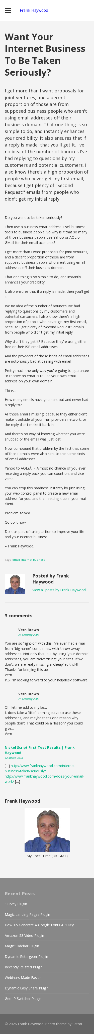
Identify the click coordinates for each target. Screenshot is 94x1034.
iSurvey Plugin (16, 904)
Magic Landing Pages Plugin (27, 914)
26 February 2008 (28, 635)
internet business (33, 559)
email (16, 559)
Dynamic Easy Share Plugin (27, 988)
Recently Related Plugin (24, 967)
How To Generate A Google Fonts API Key (39, 925)
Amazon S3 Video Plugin (24, 935)
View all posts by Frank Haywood (59, 589)
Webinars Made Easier (23, 977)
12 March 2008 (14, 758)
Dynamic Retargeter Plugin (26, 956)
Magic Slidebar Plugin (22, 946)
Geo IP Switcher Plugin (23, 998)
